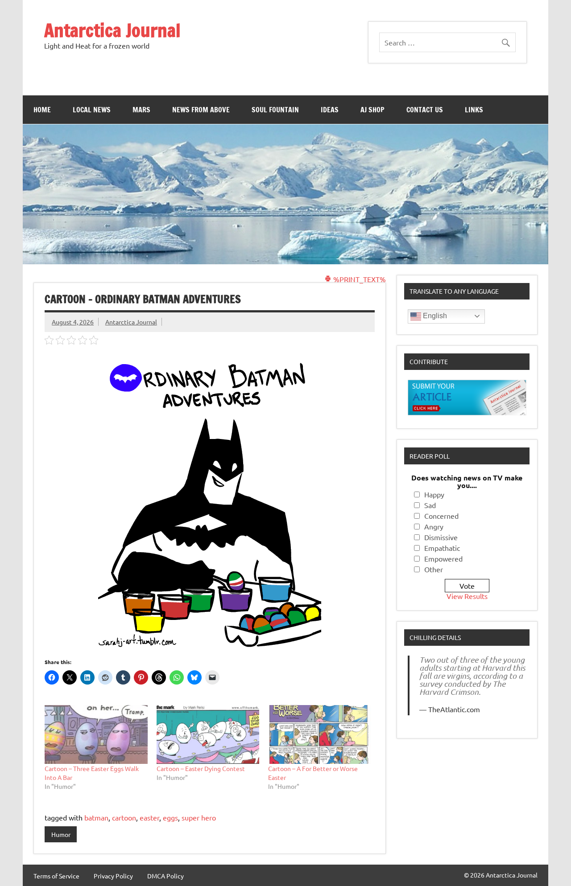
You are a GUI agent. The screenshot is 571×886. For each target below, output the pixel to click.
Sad (430, 504)
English (434, 316)
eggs (170, 817)
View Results (467, 595)
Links (474, 110)
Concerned (441, 515)
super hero (199, 817)
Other (433, 569)
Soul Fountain (275, 110)
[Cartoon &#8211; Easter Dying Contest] (208, 734)
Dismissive (441, 537)
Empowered (443, 558)
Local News (92, 110)
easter (149, 817)
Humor (60, 834)
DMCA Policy (165, 876)
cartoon (124, 817)
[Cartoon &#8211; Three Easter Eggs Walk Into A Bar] (96, 734)
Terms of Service (56, 876)
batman (96, 817)
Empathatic (442, 547)
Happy (434, 494)
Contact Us (424, 110)
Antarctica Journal (112, 30)
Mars (141, 110)
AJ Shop (372, 110)
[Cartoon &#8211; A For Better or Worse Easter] (319, 734)
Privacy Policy (113, 876)
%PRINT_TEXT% (358, 279)
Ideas (330, 110)
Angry (433, 526)
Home (42, 110)
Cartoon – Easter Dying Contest (201, 768)
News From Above (201, 110)
